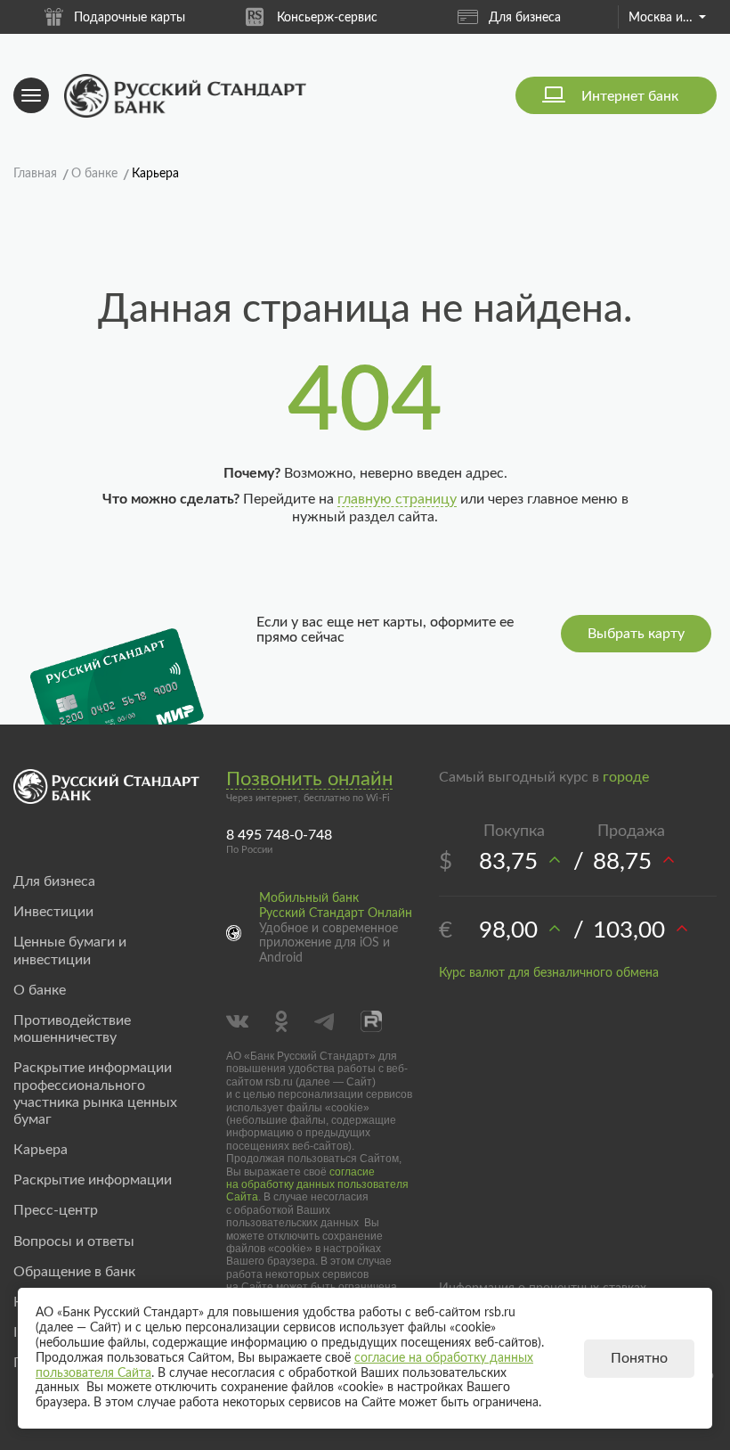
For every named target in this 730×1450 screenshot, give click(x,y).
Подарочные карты (129, 18)
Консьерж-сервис (327, 18)
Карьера (40, 1150)
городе (626, 777)
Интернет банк (629, 96)
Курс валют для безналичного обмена (549, 973)
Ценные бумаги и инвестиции (69, 950)
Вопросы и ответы (73, 1241)
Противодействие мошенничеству (72, 1028)
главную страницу (397, 499)
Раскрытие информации (92, 1180)
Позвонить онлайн (309, 779)
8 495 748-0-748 (279, 835)
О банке (39, 990)
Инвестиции (53, 912)
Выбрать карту (636, 634)
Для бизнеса (525, 18)
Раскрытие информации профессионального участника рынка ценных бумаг (95, 1093)
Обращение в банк (74, 1272)
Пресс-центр (55, 1210)
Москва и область (667, 18)
